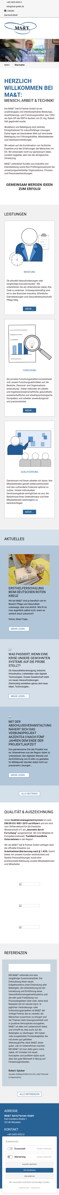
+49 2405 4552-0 (14, 2)
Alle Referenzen (29, 1094)
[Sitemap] (33, 15)
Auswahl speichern (29, 1164)
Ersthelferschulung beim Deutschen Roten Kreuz (27, 592)
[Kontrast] (29, 15)
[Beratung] (29, 246)
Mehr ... (29, 309)
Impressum (35, 1188)
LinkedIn (10, 11)
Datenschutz (24, 1188)
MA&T (7, 65)
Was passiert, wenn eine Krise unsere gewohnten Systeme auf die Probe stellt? (29, 659)
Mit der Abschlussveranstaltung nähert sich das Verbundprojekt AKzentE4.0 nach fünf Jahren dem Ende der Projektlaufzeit (30, 733)
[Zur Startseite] (20, 28)
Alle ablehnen (29, 1176)
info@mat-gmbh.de (15, 6)
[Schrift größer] (21, 15)
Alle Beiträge (29, 793)
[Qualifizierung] (29, 446)
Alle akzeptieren (29, 1170)
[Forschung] (29, 344)
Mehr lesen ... (19, 629)
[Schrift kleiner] (25, 15)
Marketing (20, 1157)
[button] (4, 50)
